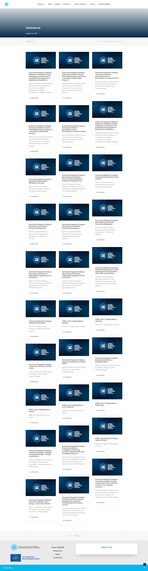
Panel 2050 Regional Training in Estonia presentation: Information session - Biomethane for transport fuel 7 (107, 75)
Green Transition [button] (80, 4)
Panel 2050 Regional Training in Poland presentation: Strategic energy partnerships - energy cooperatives (40, 453)
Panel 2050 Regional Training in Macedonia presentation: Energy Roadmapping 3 (73, 226)
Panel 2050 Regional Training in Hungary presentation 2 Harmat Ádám (73, 361)
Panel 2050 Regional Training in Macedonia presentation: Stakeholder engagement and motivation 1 (40, 274)
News (50, 4)
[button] (41, 60)
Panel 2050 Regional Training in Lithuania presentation (40, 322)
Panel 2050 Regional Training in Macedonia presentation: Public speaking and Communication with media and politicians (107, 270)
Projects (57, 4)
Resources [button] (66, 4)
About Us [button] (41, 4)
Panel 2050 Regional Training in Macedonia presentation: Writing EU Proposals (40, 181)
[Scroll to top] (144, 564)
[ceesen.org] (6, 4)
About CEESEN (58, 547)
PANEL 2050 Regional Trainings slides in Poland (106, 439)
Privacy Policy (8, 568)
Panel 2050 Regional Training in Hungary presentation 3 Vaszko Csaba (40, 366)
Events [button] (92, 4)
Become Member (104, 4)
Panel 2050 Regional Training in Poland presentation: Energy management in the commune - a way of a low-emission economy (106, 483)
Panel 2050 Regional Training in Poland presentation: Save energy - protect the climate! (40, 502)
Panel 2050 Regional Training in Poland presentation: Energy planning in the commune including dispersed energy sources (73, 501)
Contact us (57, 558)
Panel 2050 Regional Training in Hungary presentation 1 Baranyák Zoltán (106, 360)
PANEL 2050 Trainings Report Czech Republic (72, 406)
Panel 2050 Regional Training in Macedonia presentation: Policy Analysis (107, 177)
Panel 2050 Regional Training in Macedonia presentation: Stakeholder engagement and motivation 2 (73, 274)
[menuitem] (41, 4)
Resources (57, 551)
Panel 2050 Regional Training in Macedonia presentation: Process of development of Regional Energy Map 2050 (73, 178)
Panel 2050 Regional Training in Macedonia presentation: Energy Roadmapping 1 (106, 222)
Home (100, 41)
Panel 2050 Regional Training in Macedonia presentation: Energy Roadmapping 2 (40, 226)
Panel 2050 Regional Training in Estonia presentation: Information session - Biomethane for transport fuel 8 (74, 128)
